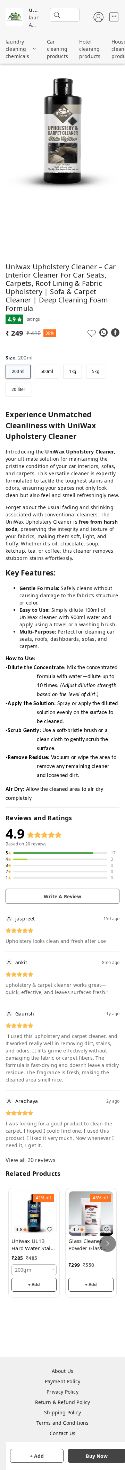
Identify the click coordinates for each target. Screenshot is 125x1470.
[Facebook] (115, 332)
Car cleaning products (57, 48)
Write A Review (62, 896)
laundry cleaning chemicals (18, 48)
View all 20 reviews (31, 1160)
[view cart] (113, 17)
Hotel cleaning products (89, 48)
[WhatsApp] (103, 332)
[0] (113, 17)
